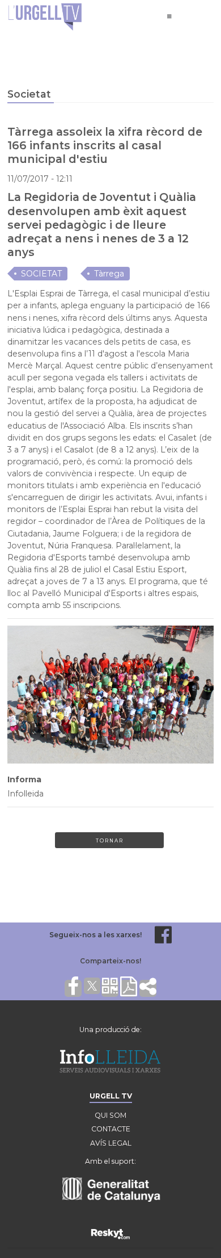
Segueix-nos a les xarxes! (95, 934)
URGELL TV (111, 1096)
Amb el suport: (110, 1161)
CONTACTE (110, 1129)
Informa (24, 779)
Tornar (110, 840)
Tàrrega (109, 274)
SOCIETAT (41, 274)
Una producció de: (110, 1029)
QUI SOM (110, 1115)
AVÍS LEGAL (110, 1143)
